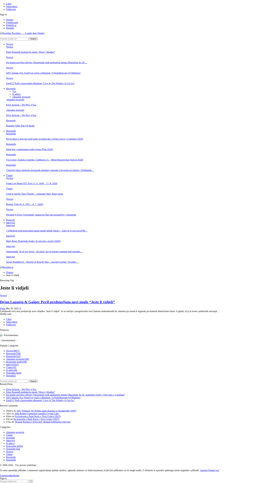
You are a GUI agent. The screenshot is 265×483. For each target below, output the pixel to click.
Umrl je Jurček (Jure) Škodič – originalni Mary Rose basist (34, 194)
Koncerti (10, 220)
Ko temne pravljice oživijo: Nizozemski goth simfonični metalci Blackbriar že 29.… (46, 62)
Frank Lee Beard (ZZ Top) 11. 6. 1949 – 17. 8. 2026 (31, 183)
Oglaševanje (12, 22)
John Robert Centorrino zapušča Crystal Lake (37, 413)
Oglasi (9, 454)
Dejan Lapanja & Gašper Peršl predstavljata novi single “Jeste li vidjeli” (57, 302)
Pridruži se (11, 25)
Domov (9, 19)
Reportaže (11, 131)
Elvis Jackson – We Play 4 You (21, 105)
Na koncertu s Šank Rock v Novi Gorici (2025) (38, 416)
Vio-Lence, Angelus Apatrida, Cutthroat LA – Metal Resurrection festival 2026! (44, 159)
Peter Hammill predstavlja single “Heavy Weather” (30, 52)
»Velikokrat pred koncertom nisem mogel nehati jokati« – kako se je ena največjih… (47, 230)
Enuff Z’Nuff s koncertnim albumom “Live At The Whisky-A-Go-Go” (40, 83)
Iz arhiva (16, 94)
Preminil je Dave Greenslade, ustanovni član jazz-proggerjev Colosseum (41, 214)
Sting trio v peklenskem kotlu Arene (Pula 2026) (29, 149)
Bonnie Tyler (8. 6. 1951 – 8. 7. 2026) (24, 204)
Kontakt (10, 28)
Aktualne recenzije (21, 97)
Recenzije (11, 88)
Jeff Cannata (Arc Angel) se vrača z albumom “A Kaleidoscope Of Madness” (43, 73)
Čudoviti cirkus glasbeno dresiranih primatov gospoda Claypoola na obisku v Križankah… (50, 170)
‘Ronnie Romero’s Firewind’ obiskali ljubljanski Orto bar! (43, 422)
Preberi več (213, 470)
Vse (14, 91)
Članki (9, 175)
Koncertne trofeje (16, 362)
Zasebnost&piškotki (9, 475)
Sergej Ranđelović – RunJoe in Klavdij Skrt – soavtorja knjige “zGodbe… (42, 262)
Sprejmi (204, 470)
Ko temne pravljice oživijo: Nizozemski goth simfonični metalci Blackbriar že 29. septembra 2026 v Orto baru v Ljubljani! (65, 395)
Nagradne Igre (13, 373)
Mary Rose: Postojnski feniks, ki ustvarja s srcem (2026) (33, 241)
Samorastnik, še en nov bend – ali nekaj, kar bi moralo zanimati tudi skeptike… (44, 251)
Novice (9, 44)
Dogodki (11, 375)
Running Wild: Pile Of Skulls (20, 125)
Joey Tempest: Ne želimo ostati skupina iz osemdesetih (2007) (47, 411)
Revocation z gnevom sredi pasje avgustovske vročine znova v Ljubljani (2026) (44, 139)
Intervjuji (10, 222)
